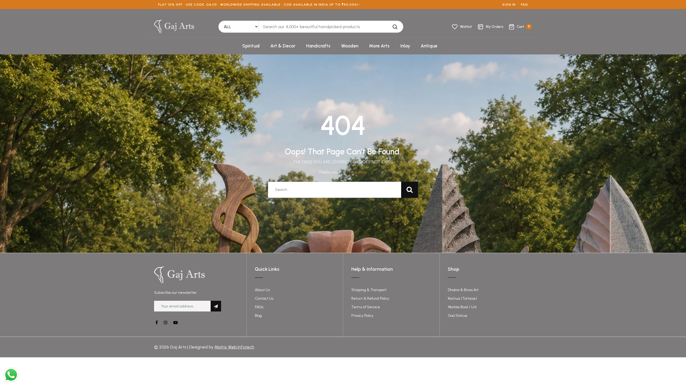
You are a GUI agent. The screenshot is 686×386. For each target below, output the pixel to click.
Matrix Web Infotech (234, 347)
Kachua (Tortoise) (462, 298)
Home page (357, 172)
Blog (258, 315)
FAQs (259, 307)
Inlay (405, 46)
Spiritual (251, 46)
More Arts (379, 46)
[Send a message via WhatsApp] (11, 374)
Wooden (349, 46)
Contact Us (264, 298)
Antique (429, 46)
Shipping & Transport (368, 290)
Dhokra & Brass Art (463, 290)
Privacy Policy (362, 315)
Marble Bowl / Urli (462, 307)
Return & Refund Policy (370, 298)
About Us (262, 290)
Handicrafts (318, 46)
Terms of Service (365, 307)
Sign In (509, 4)
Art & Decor (282, 46)
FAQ (524, 4)
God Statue (457, 315)
